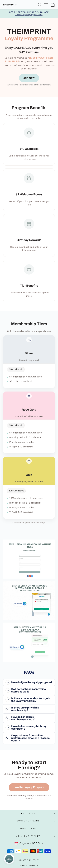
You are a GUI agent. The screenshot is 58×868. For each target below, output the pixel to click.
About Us (28, 813)
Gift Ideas (28, 828)
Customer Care (28, 821)
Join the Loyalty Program (29, 787)
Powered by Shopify (29, 865)
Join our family (28, 836)
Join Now (29, 78)
